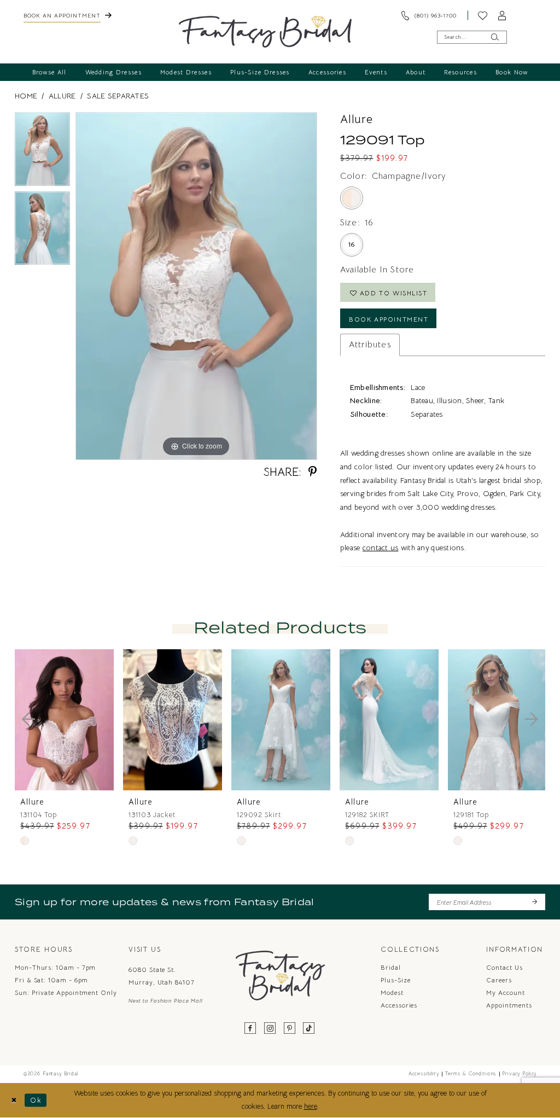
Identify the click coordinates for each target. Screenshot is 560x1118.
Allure (62, 96)
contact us (381, 547)
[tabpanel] (42, 151)
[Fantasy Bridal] (265, 32)
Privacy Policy (519, 1073)
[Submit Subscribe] (534, 902)
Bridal (391, 967)
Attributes (370, 344)
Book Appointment (388, 319)
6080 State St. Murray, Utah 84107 (162, 975)
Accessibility (424, 1073)
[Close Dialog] (13, 1100)
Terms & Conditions (470, 1073)
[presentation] (64, 720)
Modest (392, 992)
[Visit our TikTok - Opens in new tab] (309, 1028)
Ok (36, 1100)
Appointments (509, 1005)
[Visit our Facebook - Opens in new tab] (251, 1028)
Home (26, 96)
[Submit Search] (495, 37)
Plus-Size (395, 980)
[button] (502, 15)
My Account (505, 992)
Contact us (504, 967)
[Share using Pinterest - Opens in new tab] (312, 471)
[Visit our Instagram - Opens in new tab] (270, 1028)
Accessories (399, 1005)
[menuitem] (67, 15)
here (310, 1106)
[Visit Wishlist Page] (483, 15)
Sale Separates (118, 96)
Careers (498, 980)
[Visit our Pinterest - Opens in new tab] (289, 1028)
